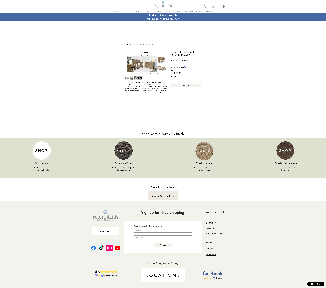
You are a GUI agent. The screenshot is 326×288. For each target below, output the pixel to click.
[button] (222, 6)
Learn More (188, 67)
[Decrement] (172, 79)
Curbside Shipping (187, 63)
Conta (208, 228)
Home (127, 44)
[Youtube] (117, 248)
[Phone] (205, 6)
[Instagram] (109, 248)
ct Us (213, 228)
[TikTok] (101, 248)
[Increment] (177, 79)
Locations (211, 222)
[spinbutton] (174, 79)
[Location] (213, 6)
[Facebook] (93, 248)
